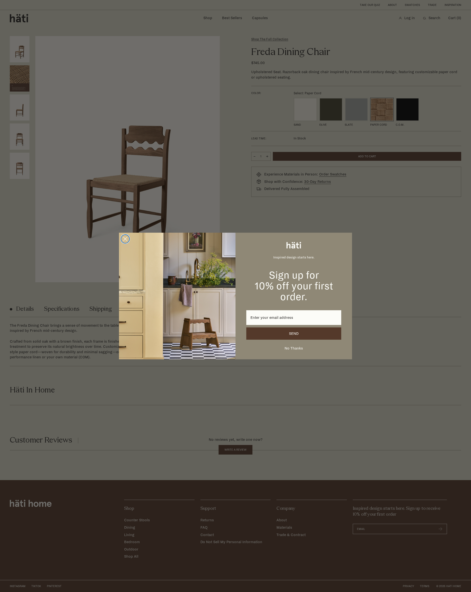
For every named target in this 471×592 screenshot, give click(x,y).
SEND (294, 334)
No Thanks (294, 348)
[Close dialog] (125, 239)
